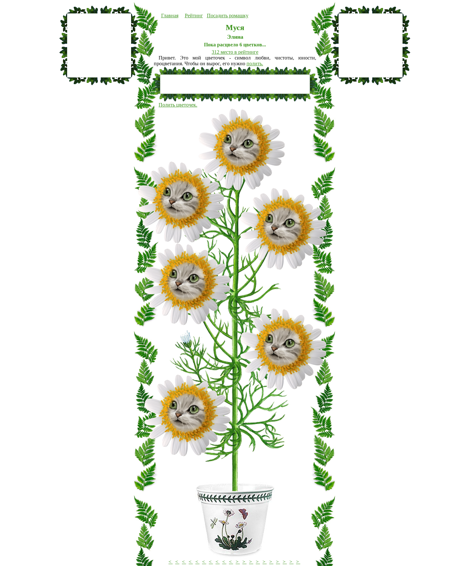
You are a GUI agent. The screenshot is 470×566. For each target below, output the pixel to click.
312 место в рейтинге (235, 52)
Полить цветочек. (178, 105)
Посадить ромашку (227, 15)
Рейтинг (194, 15)
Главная (169, 15)
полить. (255, 63)
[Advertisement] (99, 45)
